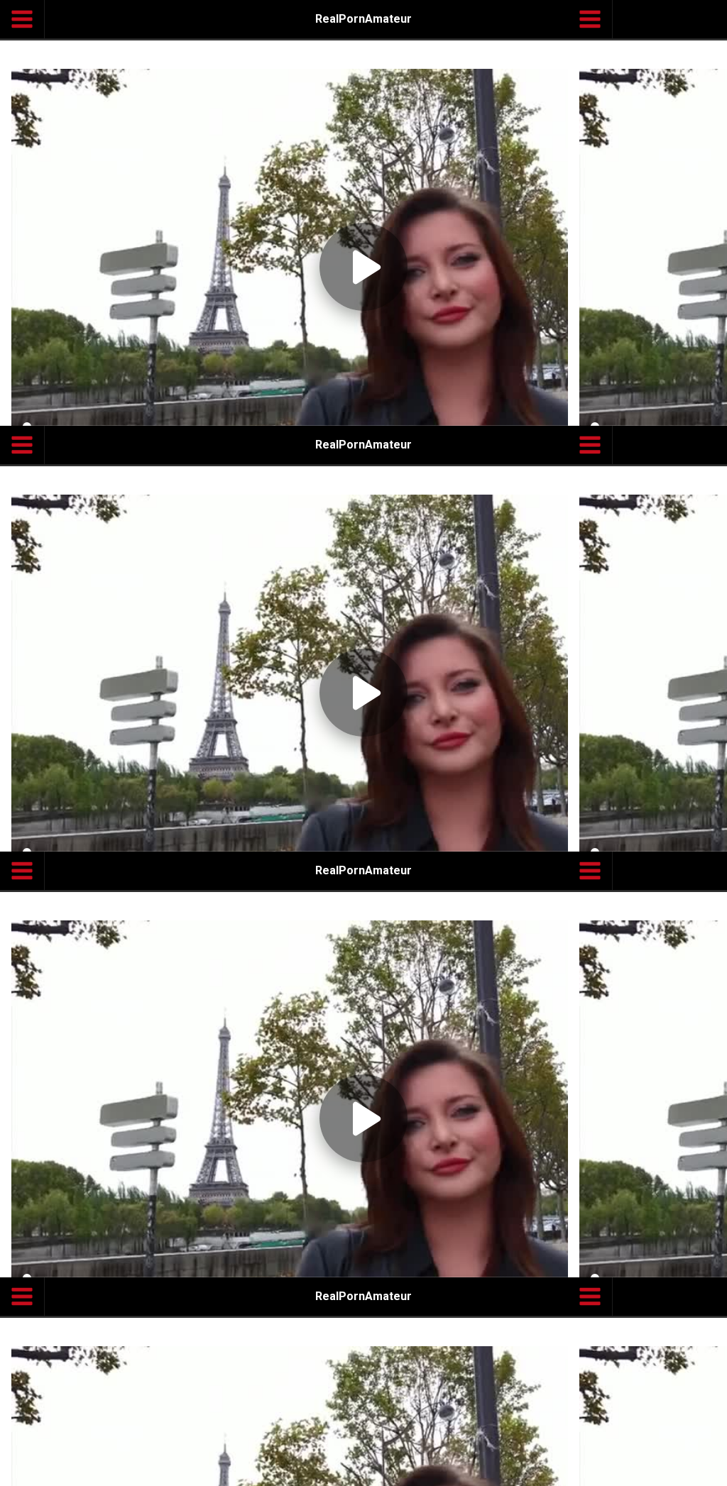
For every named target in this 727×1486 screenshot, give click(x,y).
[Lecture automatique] (635, 1469)
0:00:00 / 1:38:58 (124, 1469)
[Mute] (58, 1469)
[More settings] (669, 1469)
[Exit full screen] (703, 1469)
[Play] (363, 743)
